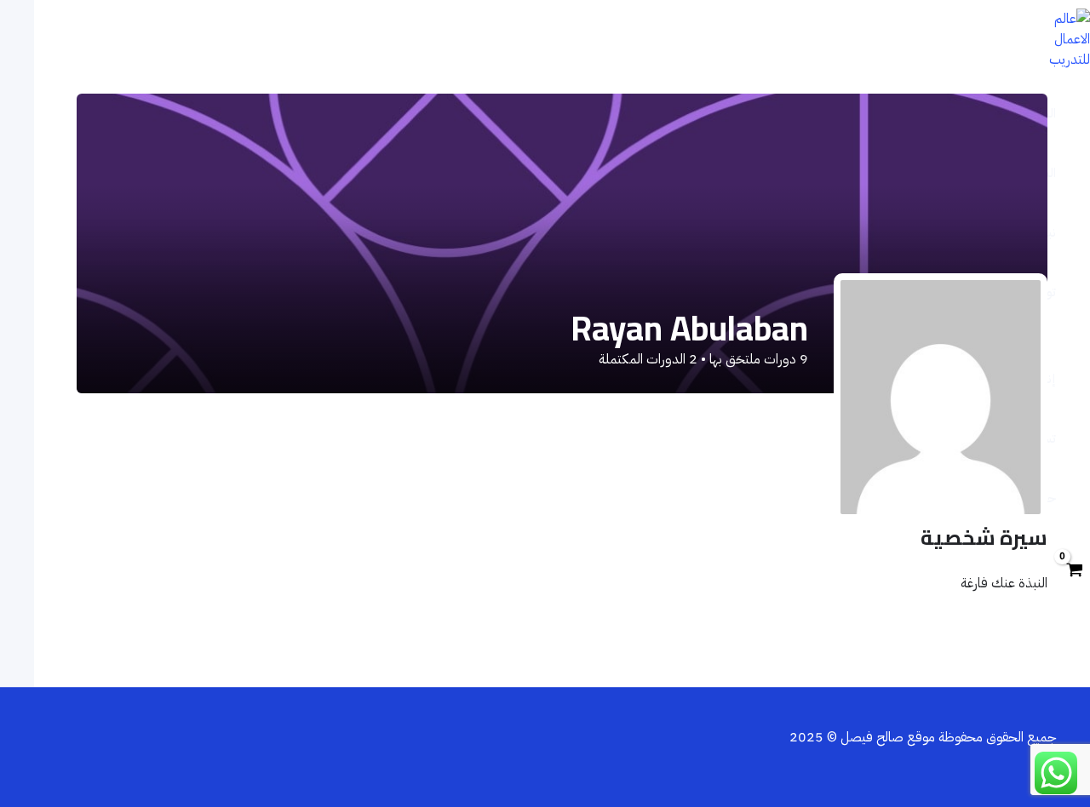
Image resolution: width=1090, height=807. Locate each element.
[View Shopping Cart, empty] (1074, 571)
